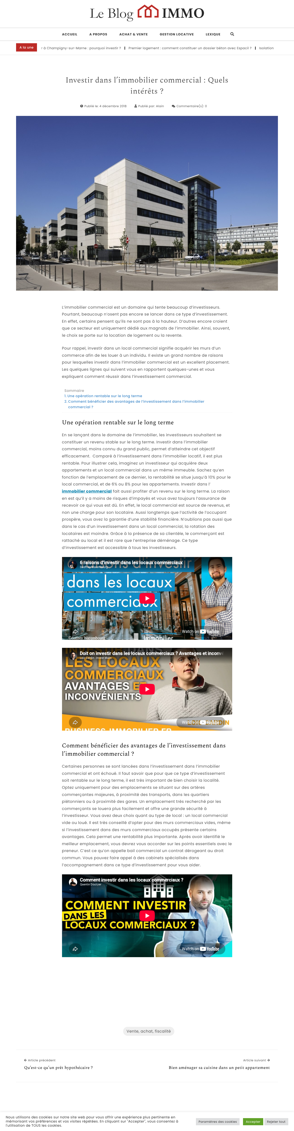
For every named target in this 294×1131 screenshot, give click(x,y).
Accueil (69, 34)
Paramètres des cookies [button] (218, 1122)
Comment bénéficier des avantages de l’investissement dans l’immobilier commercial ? (136, 404)
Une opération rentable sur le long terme (104, 396)
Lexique (213, 34)
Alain (160, 106)
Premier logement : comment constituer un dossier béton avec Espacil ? (160, 48)
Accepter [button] (253, 1122)
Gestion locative (177, 34)
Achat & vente (133, 34)
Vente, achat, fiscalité (149, 1031)
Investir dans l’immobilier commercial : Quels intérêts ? (146, 86)
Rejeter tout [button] (276, 1122)
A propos (98, 34)
